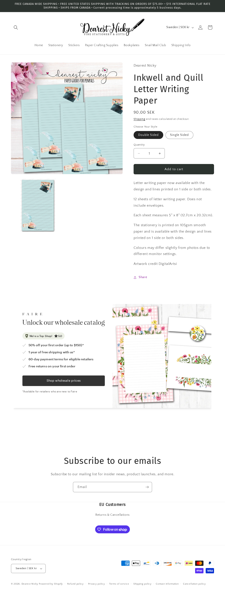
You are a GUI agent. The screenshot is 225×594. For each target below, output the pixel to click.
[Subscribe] (147, 487)
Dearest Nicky (30, 584)
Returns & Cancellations (112, 515)
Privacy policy (96, 584)
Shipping (139, 119)
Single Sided (179, 135)
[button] (16, 27)
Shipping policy (142, 584)
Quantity (139, 144)
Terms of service (119, 584)
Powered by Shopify (51, 584)
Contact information (167, 584)
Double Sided (148, 135)
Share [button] (143, 277)
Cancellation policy (194, 584)
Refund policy (75, 584)
